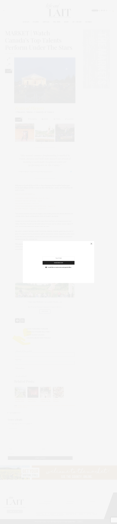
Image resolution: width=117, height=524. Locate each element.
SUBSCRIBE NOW (58, 262)
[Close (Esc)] (91, 244)
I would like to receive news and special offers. (59, 267)
